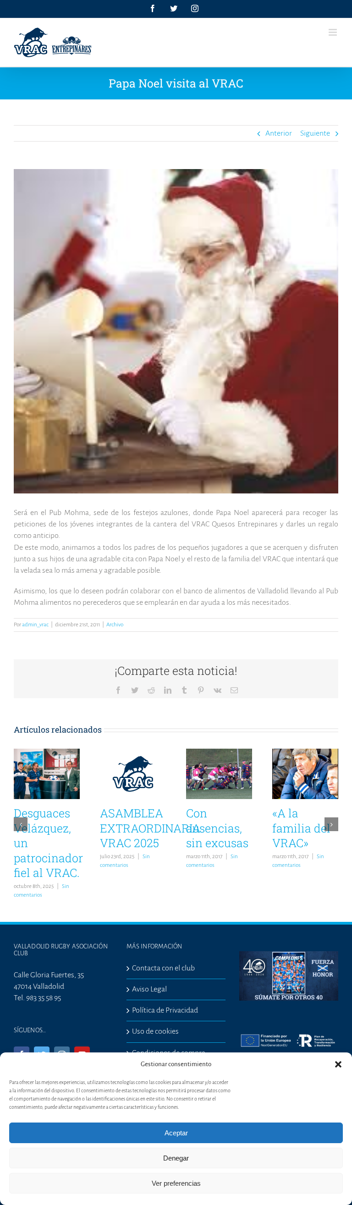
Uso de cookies (155, 1031)
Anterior (278, 133)
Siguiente (315, 133)
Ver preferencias (176, 1183)
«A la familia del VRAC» (301, 827)
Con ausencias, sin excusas (217, 827)
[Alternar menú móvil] (333, 32)
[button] (338, 1064)
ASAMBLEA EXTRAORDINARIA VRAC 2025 (150, 827)
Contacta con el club (163, 968)
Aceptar (176, 1133)
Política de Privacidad (165, 1010)
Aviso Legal (149, 989)
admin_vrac (35, 625)
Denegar (176, 1158)
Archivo (114, 625)
